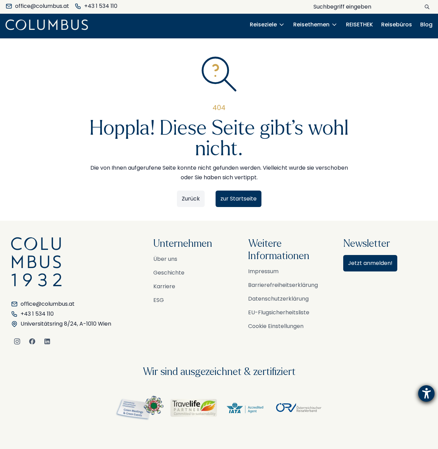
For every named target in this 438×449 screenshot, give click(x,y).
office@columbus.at (42, 6)
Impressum (263, 271)
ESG (158, 300)
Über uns (165, 259)
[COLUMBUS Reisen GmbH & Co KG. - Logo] (48, 24)
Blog (426, 24)
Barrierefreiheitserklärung (283, 285)
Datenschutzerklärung (278, 299)
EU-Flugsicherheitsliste (278, 312)
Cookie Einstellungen (276, 326)
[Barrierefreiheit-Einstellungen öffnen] (426, 393)
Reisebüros (396, 24)
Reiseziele (263, 24)
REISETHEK (359, 24)
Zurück (191, 199)
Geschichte (168, 273)
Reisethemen (311, 24)
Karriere (164, 286)
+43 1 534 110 (100, 6)
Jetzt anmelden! (370, 263)
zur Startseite (238, 199)
